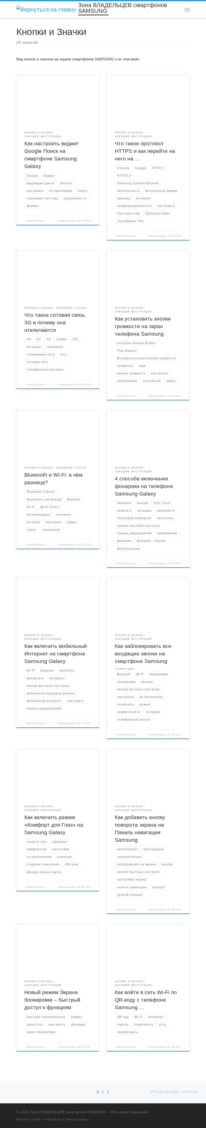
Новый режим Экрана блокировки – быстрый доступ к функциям (52, 999)
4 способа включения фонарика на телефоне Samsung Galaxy (144, 486)
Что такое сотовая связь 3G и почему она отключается (54, 322)
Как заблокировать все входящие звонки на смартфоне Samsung (143, 653)
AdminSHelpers (36, 221)
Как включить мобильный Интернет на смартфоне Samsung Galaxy (55, 653)
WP (38, 1119)
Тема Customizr (77, 1119)
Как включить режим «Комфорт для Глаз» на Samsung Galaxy (53, 824)
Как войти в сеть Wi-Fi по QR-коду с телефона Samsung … (146, 999)
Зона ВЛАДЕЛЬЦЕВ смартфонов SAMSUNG (68, 1112)
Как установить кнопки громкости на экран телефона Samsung (143, 326)
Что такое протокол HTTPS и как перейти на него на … (145, 151)
